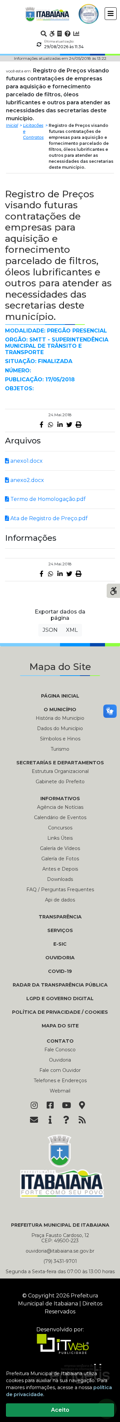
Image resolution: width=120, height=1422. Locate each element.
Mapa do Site (60, 1026)
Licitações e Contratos (33, 131)
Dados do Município (60, 728)
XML (72, 630)
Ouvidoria (60, 958)
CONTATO (60, 1041)
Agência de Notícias (60, 807)
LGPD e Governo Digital (60, 998)
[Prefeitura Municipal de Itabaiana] (47, 14)
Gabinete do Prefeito (60, 782)
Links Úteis (60, 838)
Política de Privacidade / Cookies (60, 1012)
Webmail (60, 1091)
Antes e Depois (60, 869)
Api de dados (60, 900)
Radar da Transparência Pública (60, 985)
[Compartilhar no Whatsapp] (50, 424)
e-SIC (60, 944)
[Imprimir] (78, 424)
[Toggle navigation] (111, 13)
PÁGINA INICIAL (60, 696)
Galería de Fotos (60, 859)
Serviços (60, 930)
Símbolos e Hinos (60, 739)
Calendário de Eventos (60, 817)
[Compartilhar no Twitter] (69, 424)
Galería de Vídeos (60, 848)
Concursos (60, 828)
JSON (50, 630)
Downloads (60, 879)
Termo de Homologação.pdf (47, 499)
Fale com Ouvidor (60, 1070)
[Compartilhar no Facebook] (41, 424)
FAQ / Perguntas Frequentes (60, 890)
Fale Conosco (60, 1050)
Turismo (60, 749)
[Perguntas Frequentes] (68, 34)
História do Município (60, 718)
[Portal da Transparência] (59, 34)
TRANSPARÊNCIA (60, 917)
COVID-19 (60, 971)
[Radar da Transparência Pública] (76, 34)
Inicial (12, 125)
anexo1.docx (26, 461)
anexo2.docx (26, 480)
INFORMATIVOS (60, 799)
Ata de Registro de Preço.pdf (48, 518)
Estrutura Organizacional (60, 771)
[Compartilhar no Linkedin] (60, 424)
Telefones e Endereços (60, 1081)
